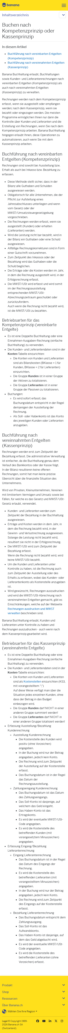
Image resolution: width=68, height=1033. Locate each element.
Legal (4, 1021)
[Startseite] (13, 5)
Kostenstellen (32, 681)
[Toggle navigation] (63, 5)
